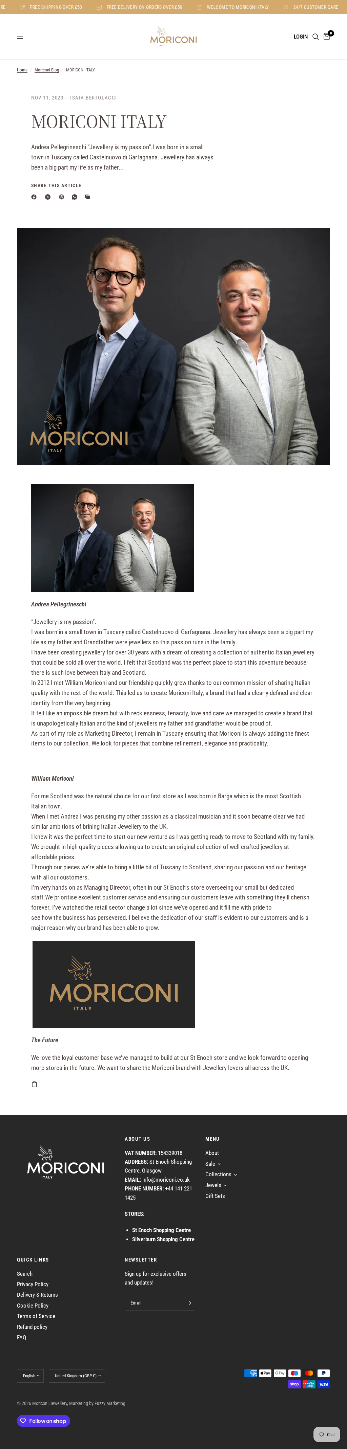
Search (25, 1274)
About (212, 1153)
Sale (210, 1164)
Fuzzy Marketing (110, 1403)
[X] (49, 197)
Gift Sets (215, 1196)
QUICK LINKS (33, 1260)
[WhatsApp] (76, 197)
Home (22, 69)
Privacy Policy (32, 1284)
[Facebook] (35, 197)
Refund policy (32, 1327)
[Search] (315, 36)
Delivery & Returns (37, 1295)
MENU (212, 1139)
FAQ (21, 1337)
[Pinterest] (63, 197)
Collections (218, 1174)
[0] (325, 36)
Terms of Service (36, 1316)
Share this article (56, 185)
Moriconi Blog (47, 69)
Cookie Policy (32, 1305)
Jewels (213, 1185)
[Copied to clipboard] (89, 197)
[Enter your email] (188, 1303)
